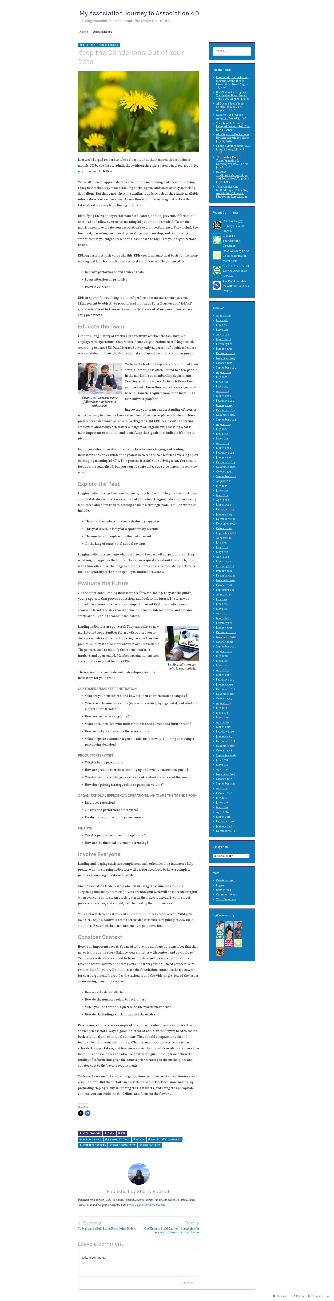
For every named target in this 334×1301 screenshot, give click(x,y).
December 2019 (225, 689)
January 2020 (224, 685)
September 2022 (226, 533)
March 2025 (223, 396)
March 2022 (223, 562)
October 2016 (224, 793)
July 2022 (221, 543)
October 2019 (224, 699)
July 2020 (222, 656)
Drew (226, 221)
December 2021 (225, 576)
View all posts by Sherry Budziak (147, 1205)
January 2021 (224, 628)
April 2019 (222, 722)
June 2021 (222, 604)
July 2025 (221, 377)
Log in (220, 885)
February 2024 (225, 453)
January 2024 (224, 458)
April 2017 (222, 789)
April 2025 (222, 391)
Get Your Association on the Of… (236, 271)
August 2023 (223, 481)
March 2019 (223, 727)
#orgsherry (173, 1139)
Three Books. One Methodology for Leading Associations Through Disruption (232, 192)
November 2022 (226, 524)
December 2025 (225, 353)
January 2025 (224, 405)
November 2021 (225, 580)
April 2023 (222, 500)
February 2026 (225, 344)
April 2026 (222, 335)
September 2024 (226, 420)
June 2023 (222, 491)
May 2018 (222, 765)
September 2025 (226, 368)
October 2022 (224, 528)
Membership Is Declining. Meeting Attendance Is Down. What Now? (232, 81)
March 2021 (223, 618)
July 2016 (221, 798)
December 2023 (225, 462)
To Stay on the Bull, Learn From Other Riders (107, 1225)
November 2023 (226, 467)
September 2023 (226, 476)
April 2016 (222, 812)
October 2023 (224, 472)
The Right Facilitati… (236, 281)
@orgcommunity (124, 1145)
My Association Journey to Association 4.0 (139, 13)
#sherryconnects (94, 1145)
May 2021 (222, 609)
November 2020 (226, 637)
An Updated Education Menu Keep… (236, 256)
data (111, 1133)
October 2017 (224, 779)
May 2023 (222, 495)
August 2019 (223, 703)
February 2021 (225, 623)
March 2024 (223, 448)
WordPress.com (226, 899)
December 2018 (225, 741)
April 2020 (222, 670)
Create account (225, 881)
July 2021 (221, 599)
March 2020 (223, 675)
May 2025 (222, 387)
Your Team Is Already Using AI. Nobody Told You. (233, 125)
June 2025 (222, 382)
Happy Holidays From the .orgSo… (234, 226)
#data (140, 1139)
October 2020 (224, 642)
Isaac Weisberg (232, 251)
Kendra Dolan (231, 266)
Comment (187, 1282)
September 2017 (226, 784)
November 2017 (225, 774)
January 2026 (224, 349)
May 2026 (222, 330)
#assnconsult (92, 1139)
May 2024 (222, 439)
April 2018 (222, 770)
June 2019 (222, 713)
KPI (123, 1133)
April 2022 (222, 557)
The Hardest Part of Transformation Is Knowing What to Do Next (232, 160)
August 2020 (224, 651)
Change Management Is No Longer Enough (233, 147)
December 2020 (226, 632)
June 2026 (222, 325)
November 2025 (226, 358)
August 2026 (223, 316)
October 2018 (224, 751)
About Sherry (102, 32)
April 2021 (222, 614)
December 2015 (225, 831)
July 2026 (222, 320)
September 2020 (226, 647)
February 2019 (225, 732)
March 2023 (223, 505)
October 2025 (224, 363)
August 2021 (223, 595)
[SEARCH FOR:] (232, 51)
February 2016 (225, 822)
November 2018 (225, 746)
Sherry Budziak (108, 45)
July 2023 (221, 486)
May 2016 (222, 807)
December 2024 (225, 410)
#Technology (92, 1133)
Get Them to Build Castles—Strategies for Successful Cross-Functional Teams (171, 1227)
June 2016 (222, 803)
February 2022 (225, 566)
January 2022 (224, 571)
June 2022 (222, 547)
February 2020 (225, 680)
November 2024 (226, 415)
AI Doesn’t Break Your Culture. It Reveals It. (230, 105)
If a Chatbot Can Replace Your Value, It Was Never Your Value (231, 95)
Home (83, 32)
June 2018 (222, 760)
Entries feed (223, 890)
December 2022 (225, 519)
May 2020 (222, 666)
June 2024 (222, 434)
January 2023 (224, 514)
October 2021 (224, 585)
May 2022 (222, 552)
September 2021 (226, 590)
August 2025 (223, 372)
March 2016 (223, 817)
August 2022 (223, 538)
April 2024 (222, 443)
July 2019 (221, 708)
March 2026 (223, 339)
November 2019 (225, 694)
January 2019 (224, 737)
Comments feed (226, 895)
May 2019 (222, 718)
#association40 (118, 1139)
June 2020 (222, 661)
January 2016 (224, 826)
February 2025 (225, 401)
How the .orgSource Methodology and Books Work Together (232, 175)
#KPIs (154, 1139)
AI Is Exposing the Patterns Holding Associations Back (232, 136)
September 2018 (226, 755)
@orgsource (151, 1145)
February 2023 (225, 510)
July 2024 (222, 429)
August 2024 (223, 424)
